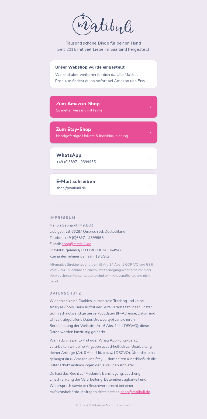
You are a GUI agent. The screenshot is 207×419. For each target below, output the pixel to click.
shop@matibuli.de (76, 243)
